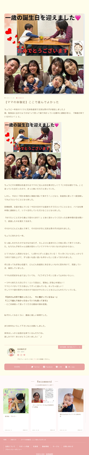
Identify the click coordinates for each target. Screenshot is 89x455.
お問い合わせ (68, 446)
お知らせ (21, 98)
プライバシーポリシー (13, 449)
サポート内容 (24, 446)
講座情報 (45, 446)
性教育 (35, 446)
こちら (35, 359)
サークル (56, 446)
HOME (5, 439)
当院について (10, 446)
